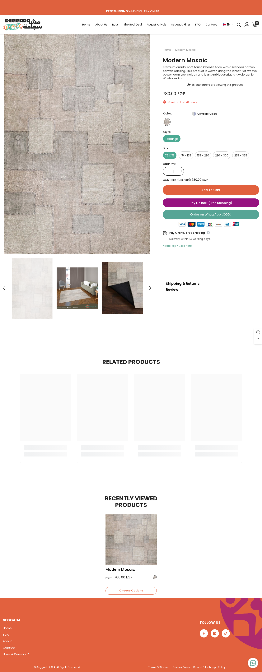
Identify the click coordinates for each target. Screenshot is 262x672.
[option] (77, 144)
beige (155, 577)
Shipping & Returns (182, 283)
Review (172, 289)
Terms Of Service (159, 667)
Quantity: (169, 164)
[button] (4, 288)
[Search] (239, 25)
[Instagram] (215, 633)
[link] (45, 447)
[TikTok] (226, 633)
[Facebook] (204, 633)
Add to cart (210, 190)
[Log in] (247, 24)
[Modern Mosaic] (131, 539)
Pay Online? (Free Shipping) (211, 203)
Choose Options (131, 590)
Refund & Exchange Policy (209, 667)
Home (167, 50)
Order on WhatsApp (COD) (211, 214)
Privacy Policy (181, 667)
